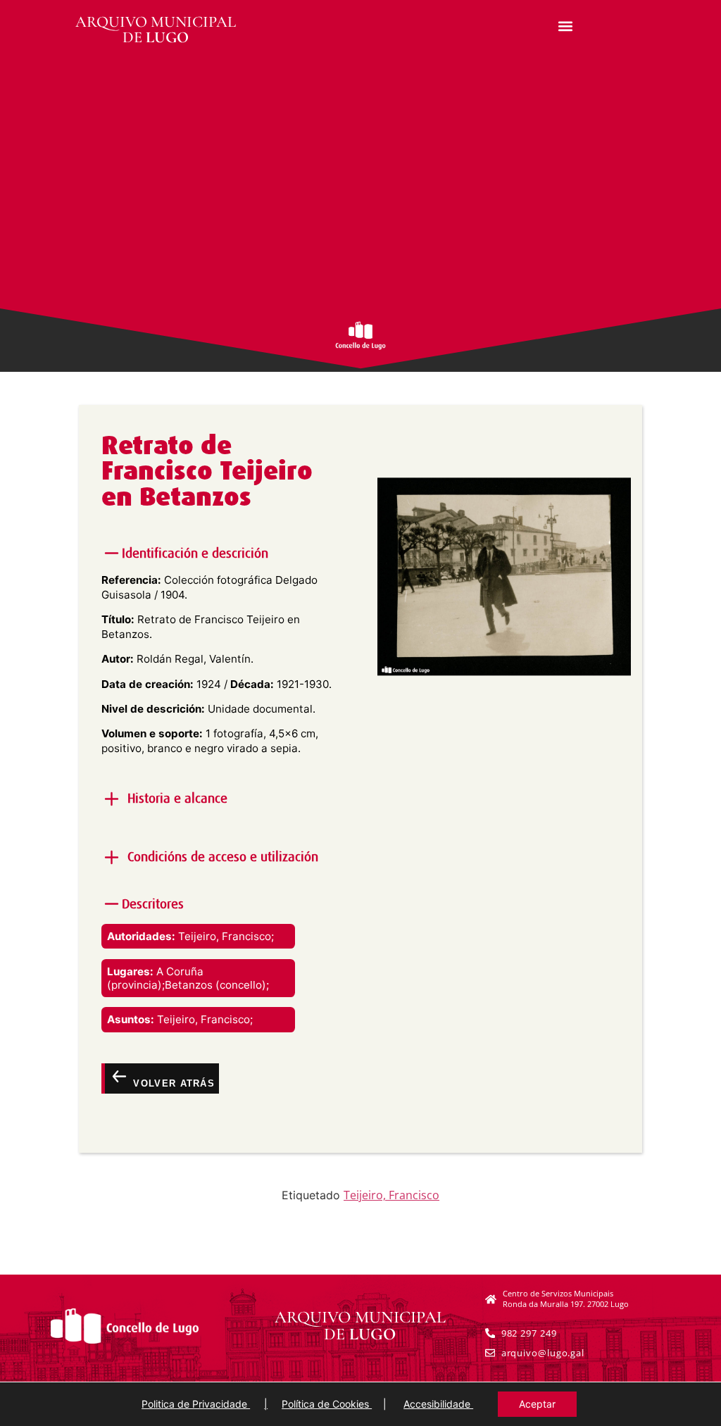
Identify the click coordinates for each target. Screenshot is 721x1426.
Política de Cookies (327, 1404)
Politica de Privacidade (196, 1404)
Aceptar (537, 1404)
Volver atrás (172, 1083)
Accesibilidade (438, 1404)
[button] (565, 25)
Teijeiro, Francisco (391, 1195)
